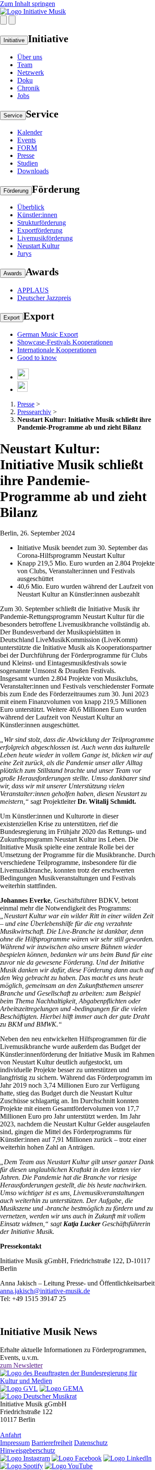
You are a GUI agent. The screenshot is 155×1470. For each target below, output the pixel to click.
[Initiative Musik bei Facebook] (77, 1458)
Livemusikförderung (45, 238)
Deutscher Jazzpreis (44, 297)
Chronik (28, 88)
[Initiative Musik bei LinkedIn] (127, 1458)
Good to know (37, 357)
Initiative (14, 40)
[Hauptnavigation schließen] (12, 20)
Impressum (15, 1442)
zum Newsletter (21, 1365)
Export (11, 317)
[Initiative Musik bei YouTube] (69, 1466)
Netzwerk (30, 72)
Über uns (29, 57)
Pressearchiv (34, 411)
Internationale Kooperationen (56, 350)
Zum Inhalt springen (27, 3)
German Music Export (47, 334)
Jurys (24, 253)
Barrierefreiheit (51, 1442)
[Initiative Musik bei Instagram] (25, 1458)
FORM (27, 147)
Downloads (33, 171)
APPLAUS (33, 290)
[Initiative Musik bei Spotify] (21, 1466)
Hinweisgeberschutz (27, 1450)
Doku (25, 80)
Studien (27, 163)
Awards (12, 273)
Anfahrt (10, 1435)
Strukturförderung (41, 222)
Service (12, 115)
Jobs (23, 95)
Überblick (30, 207)
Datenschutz (91, 1442)
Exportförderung (39, 230)
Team (24, 64)
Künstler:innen (37, 214)
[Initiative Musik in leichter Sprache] (23, 377)
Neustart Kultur (38, 245)
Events (26, 140)
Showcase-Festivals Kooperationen (65, 342)
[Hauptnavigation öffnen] (3, 20)
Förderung (15, 191)
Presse (25, 155)
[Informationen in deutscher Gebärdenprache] (22, 389)
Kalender (29, 132)
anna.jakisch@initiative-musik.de (45, 1291)
